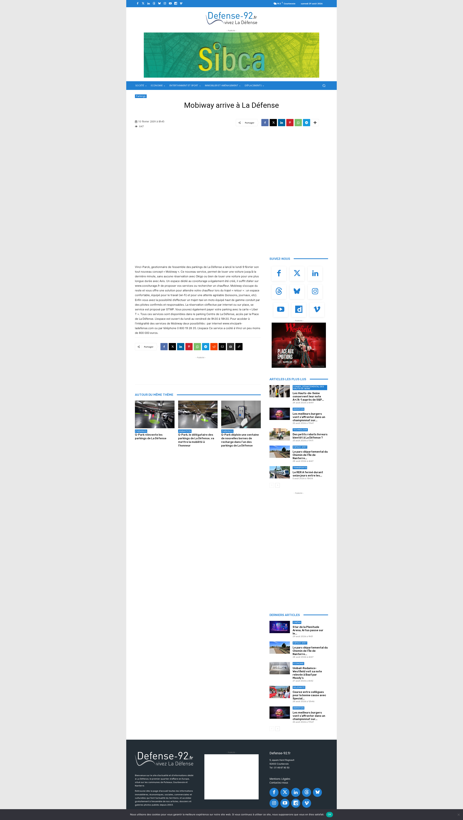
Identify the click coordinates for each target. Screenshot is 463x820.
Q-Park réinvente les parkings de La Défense (150, 436)
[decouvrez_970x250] (231, 55)
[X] (273, 122)
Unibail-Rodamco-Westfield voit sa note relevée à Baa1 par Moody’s (307, 673)
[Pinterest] (290, 122)
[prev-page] (271, 485)
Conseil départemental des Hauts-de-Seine (308, 387)
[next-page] (277, 485)
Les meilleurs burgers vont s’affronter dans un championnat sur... (309, 417)
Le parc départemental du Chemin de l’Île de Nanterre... (310, 455)
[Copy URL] (239, 346)
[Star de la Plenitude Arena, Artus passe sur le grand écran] (279, 627)
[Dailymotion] (175, 3)
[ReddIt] (214, 346)
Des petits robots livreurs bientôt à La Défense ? (310, 436)
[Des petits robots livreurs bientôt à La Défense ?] (279, 434)
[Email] (222, 346)
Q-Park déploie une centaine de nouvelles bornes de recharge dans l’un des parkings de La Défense (240, 440)
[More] (315, 122)
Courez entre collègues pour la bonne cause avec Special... (309, 695)
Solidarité (299, 687)
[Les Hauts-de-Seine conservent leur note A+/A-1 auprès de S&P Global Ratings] (279, 391)
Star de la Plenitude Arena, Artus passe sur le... (308, 630)
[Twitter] (143, 3)
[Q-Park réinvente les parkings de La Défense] (155, 414)
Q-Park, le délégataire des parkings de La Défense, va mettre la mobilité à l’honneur (196, 440)
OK (329, 814)
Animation (185, 431)
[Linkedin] (148, 3)
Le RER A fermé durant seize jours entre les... (308, 474)
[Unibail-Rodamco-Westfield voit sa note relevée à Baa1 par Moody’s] (279, 668)
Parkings (141, 96)
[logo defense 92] (232, 18)
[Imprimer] (230, 346)
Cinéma (297, 622)
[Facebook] (137, 3)
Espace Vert (300, 447)
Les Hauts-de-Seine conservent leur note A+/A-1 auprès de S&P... (308, 396)
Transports (300, 468)
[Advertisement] (201, 367)
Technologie (300, 430)
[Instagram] (164, 3)
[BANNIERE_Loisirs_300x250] (298, 345)
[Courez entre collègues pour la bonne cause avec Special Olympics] (279, 692)
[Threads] (154, 3)
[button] (324, 85)
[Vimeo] (181, 3)
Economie (298, 663)
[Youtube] (170, 3)
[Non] (458, 814)
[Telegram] (306, 122)
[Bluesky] (159, 3)
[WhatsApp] (298, 122)
